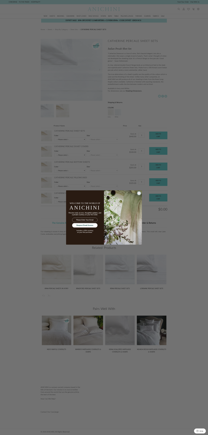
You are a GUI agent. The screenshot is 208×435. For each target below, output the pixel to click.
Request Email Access (84, 225)
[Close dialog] (139, 193)
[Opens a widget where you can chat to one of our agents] (200, 431)
